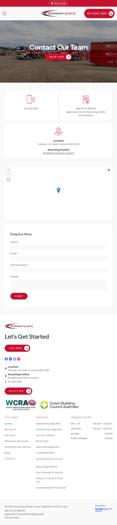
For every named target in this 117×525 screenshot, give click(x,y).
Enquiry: (15, 276)
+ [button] (8, 170)
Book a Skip (60, 3)
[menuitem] (18, 424)
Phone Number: (19, 265)
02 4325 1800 (31, 108)
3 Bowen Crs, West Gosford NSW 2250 (58, 144)
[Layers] (109, 170)
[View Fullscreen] (8, 179)
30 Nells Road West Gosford (58, 153)
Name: (14, 242)
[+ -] (58, 193)
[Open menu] (4, 13)
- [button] (8, 173)
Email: (14, 253)
